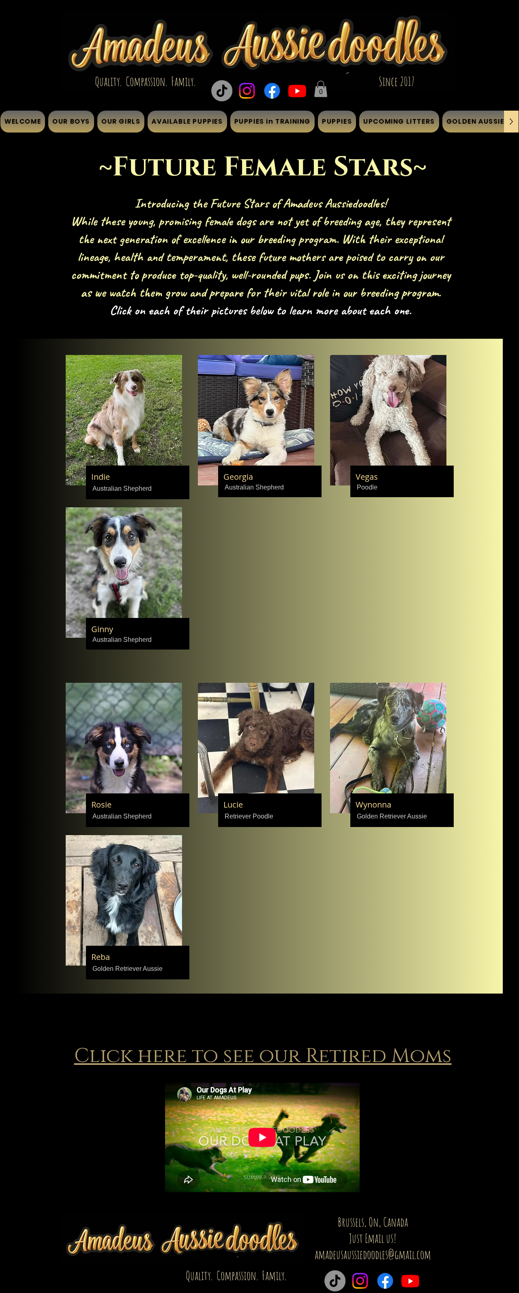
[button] (321, 89)
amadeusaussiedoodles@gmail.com (373, 1254)
